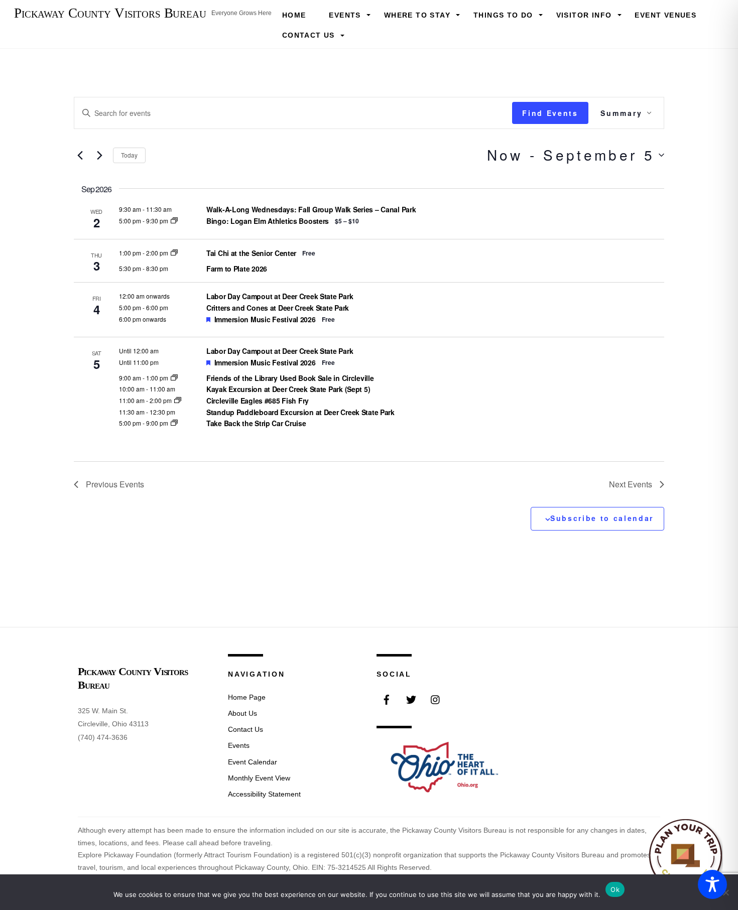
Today (129, 155)
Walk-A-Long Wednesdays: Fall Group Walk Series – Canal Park (311, 209)
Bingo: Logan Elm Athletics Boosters (267, 221)
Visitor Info (584, 15)
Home (294, 15)
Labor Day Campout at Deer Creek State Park (279, 296)
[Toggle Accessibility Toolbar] (712, 884)
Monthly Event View (259, 778)
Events (344, 15)
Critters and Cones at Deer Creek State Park (277, 308)
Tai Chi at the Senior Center (251, 253)
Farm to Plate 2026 (236, 269)
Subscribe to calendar (602, 518)
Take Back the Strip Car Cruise (256, 423)
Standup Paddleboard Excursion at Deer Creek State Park (300, 412)
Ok (615, 889)
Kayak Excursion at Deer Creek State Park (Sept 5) (288, 389)
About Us (242, 713)
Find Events (550, 113)
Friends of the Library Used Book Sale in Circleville (290, 378)
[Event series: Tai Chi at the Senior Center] (174, 252)
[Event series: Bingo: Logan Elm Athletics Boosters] (174, 220)
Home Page (247, 697)
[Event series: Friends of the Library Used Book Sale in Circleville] (174, 377)
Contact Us (308, 35)
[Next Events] (99, 155)
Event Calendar (252, 762)
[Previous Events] (80, 155)
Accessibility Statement (264, 794)
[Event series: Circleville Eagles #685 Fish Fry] (177, 400)
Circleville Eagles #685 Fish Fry (257, 401)
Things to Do (503, 15)
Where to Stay (417, 15)
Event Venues (665, 15)
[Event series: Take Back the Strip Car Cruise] (174, 423)
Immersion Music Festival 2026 (265, 319)
